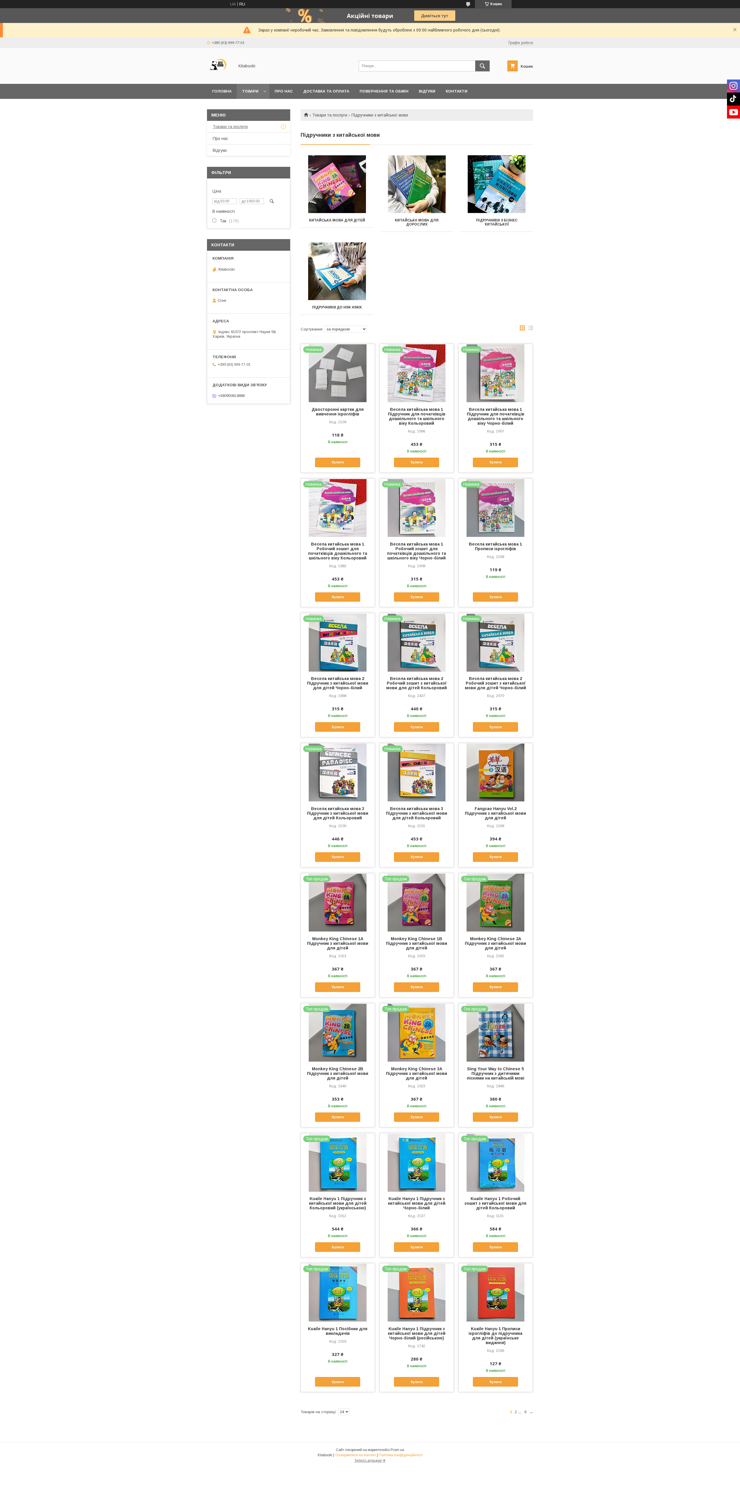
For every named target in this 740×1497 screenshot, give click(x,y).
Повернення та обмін (384, 91)
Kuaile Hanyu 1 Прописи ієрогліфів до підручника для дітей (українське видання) (495, 1335)
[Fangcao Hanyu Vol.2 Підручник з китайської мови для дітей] (495, 772)
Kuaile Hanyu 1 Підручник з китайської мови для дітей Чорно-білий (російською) (416, 1333)
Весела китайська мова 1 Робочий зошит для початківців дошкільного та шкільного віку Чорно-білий (416, 551)
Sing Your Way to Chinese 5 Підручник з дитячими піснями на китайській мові (495, 1073)
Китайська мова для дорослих (417, 222)
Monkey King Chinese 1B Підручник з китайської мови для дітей (416, 943)
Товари (250, 91)
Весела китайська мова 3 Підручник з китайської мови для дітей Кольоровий (337, 813)
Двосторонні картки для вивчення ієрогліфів (338, 411)
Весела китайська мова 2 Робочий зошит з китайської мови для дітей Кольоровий (416, 683)
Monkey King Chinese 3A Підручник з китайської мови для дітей (416, 1073)
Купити (338, 462)
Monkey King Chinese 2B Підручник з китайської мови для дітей (337, 1073)
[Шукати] (482, 65)
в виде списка (530, 329)
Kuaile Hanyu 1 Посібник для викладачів (337, 1331)
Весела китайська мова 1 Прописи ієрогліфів (495, 546)
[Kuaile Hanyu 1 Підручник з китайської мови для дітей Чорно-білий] (417, 1162)
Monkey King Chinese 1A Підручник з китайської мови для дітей (337, 943)
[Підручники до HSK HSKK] (337, 271)
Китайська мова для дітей (337, 220)
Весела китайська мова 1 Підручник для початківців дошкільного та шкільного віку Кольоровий (416, 416)
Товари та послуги (329, 115)
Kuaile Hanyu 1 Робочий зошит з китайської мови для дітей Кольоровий (495, 1203)
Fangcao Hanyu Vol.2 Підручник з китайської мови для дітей (495, 813)
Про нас (284, 91)
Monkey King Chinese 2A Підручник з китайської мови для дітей (495, 943)
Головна (222, 91)
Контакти (456, 91)
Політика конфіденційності (401, 1455)
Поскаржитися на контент (355, 1455)
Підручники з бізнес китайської (496, 222)
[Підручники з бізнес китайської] (496, 184)
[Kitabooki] (219, 76)
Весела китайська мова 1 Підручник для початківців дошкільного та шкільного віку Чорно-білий (495, 416)
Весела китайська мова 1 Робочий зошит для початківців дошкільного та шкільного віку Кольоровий (337, 551)
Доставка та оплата (326, 91)
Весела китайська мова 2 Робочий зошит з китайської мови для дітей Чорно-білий (495, 683)
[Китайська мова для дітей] (337, 184)
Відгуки (427, 91)
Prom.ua (397, 1450)
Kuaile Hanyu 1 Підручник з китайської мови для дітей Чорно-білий (416, 1203)
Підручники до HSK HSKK (337, 307)
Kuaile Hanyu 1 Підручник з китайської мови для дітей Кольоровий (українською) (338, 1203)
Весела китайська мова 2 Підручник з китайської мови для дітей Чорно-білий (337, 683)
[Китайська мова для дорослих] (417, 184)
